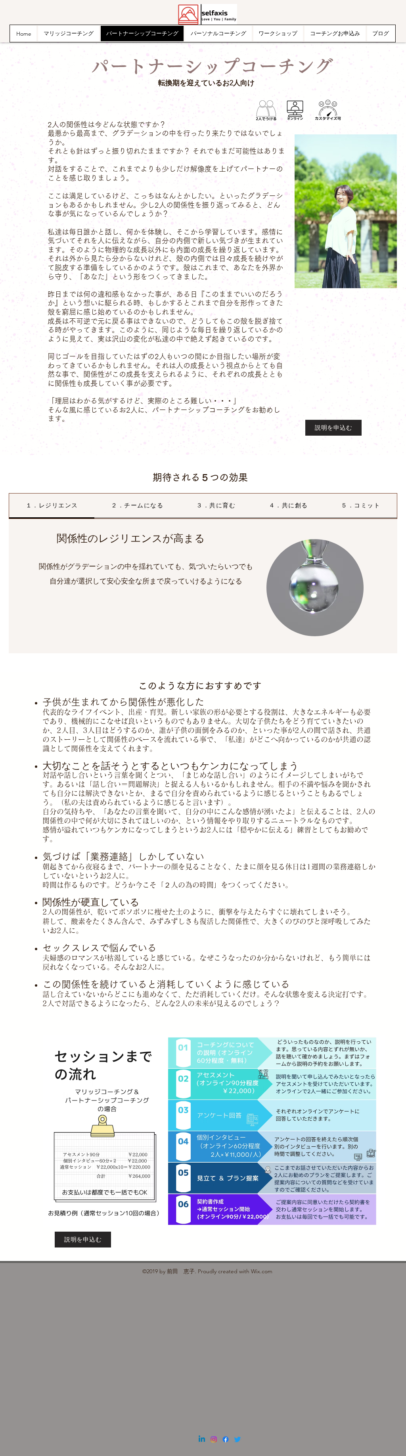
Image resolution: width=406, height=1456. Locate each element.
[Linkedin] (202, 1439)
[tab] (51, 506)
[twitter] (237, 1439)
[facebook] (226, 1439)
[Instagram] (214, 1439)
